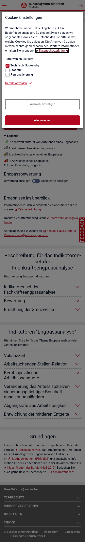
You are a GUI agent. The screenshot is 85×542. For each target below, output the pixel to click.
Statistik (16, 70)
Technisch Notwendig (24, 65)
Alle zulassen (42, 120)
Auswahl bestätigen (42, 104)
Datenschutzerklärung (53, 50)
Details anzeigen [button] (16, 83)
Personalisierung (21, 74)
